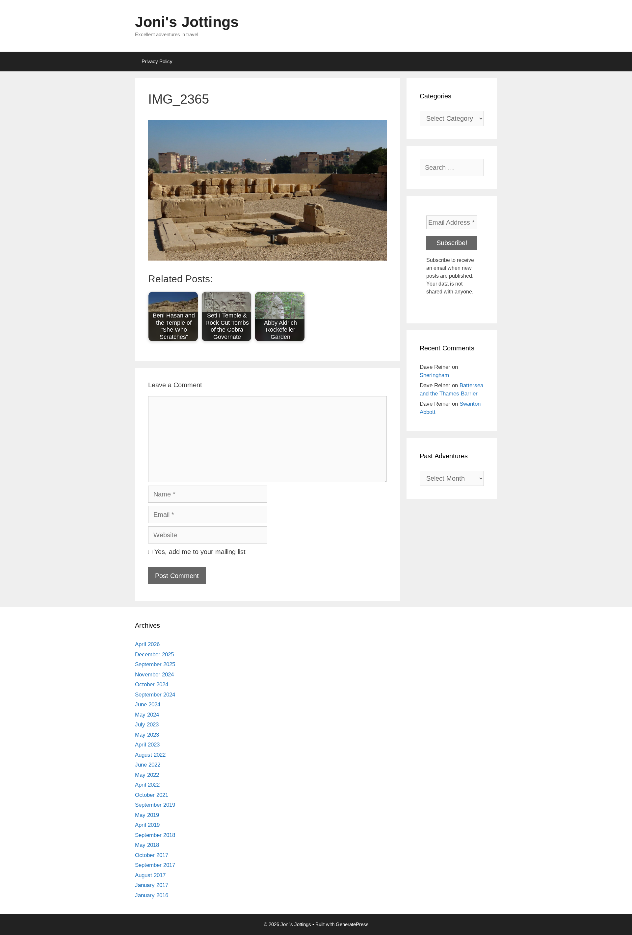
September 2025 (155, 664)
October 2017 (151, 855)
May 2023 (147, 735)
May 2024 (147, 715)
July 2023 (147, 724)
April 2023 (147, 745)
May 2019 (147, 815)
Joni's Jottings (187, 21)
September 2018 (155, 835)
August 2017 (150, 875)
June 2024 (147, 704)
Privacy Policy (157, 61)
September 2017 (155, 865)
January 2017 (151, 885)
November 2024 (154, 674)
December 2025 (154, 654)
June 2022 (147, 765)
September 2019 (155, 805)
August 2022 (150, 755)
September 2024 (155, 695)
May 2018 (147, 845)
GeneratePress (352, 924)
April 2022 (147, 785)
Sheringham (434, 375)
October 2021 (151, 795)
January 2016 (151, 895)
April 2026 (147, 644)
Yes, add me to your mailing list (199, 551)
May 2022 (147, 775)
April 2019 (147, 825)
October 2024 (151, 684)
